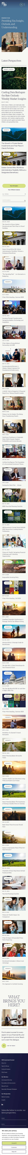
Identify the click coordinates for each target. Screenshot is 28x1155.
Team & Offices (5, 1066)
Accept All (14, 1143)
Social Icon (2, 1104)
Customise (14, 1147)
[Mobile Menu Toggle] (24, 4)
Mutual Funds (5, 1086)
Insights (3, 1100)
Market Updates (5, 1096)
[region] (14, 1141)
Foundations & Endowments (8, 1083)
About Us (4, 1063)
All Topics (5, 194)
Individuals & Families (7, 1080)
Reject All (14, 1151)
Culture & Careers (6, 1069)
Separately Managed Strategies (9, 1089)
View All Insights (14, 185)
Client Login (4, 1072)
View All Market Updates (14, 189)
